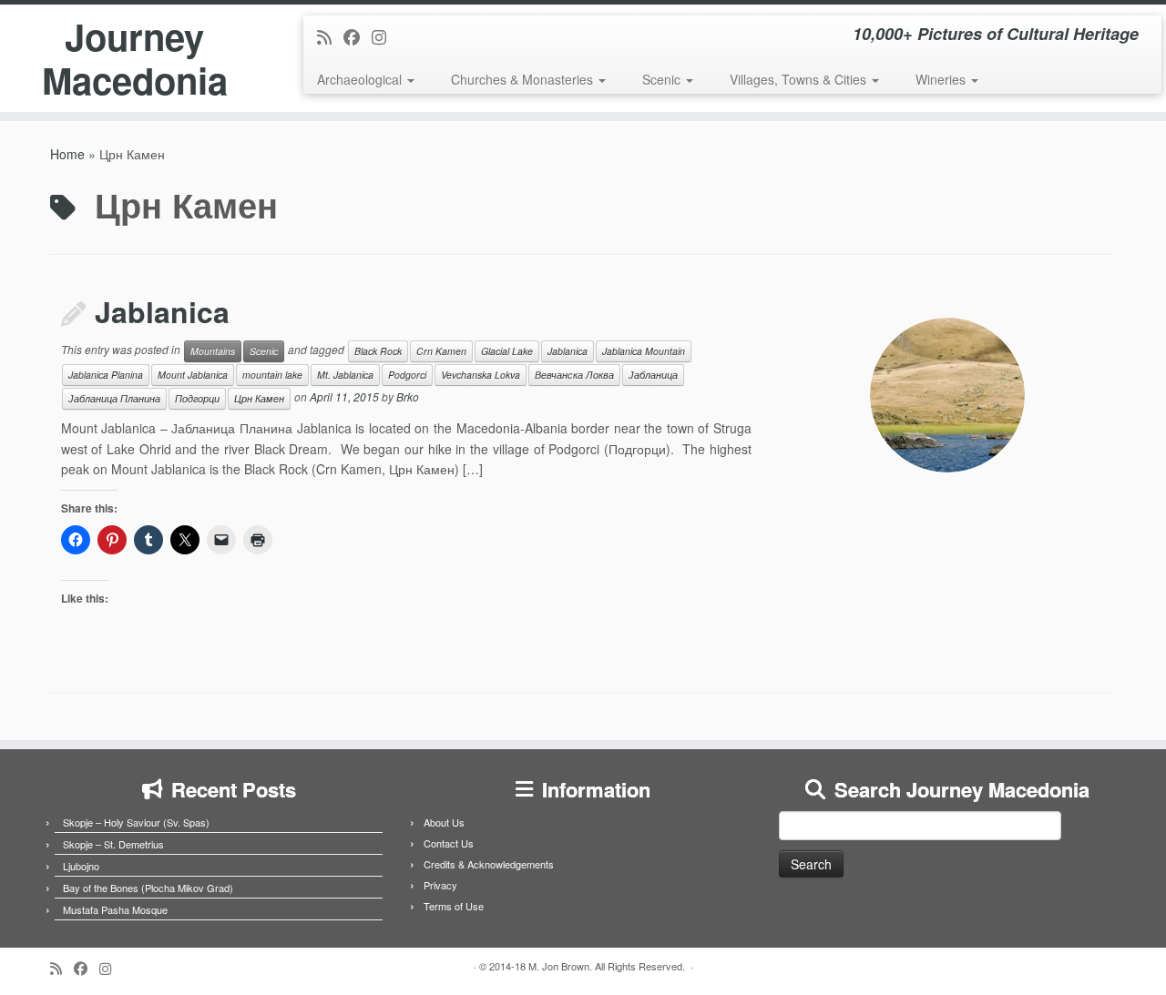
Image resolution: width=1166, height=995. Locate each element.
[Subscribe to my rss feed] (330, 36)
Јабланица (653, 374)
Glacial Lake (507, 351)
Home (67, 154)
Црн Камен (259, 398)
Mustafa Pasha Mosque (115, 909)
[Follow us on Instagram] (385, 36)
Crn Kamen (441, 351)
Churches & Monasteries (524, 79)
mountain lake (272, 374)
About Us (444, 822)
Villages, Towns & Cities (800, 79)
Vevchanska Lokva (480, 374)
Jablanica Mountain (643, 351)
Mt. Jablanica (345, 374)
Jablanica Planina (105, 374)
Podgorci (407, 374)
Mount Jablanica (193, 374)
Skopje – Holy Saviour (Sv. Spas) (136, 822)
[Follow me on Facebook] (357, 36)
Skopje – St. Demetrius (113, 844)
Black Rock (378, 351)
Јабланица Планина (114, 398)
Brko (407, 397)
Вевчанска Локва (574, 374)
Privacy (440, 885)
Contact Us (449, 843)
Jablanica (162, 311)
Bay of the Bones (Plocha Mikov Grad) (148, 887)
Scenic (663, 79)
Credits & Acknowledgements (489, 864)
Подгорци (197, 398)
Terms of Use (454, 906)
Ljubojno (81, 865)
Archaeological (361, 79)
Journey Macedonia (135, 58)
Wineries (942, 79)
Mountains (212, 351)
